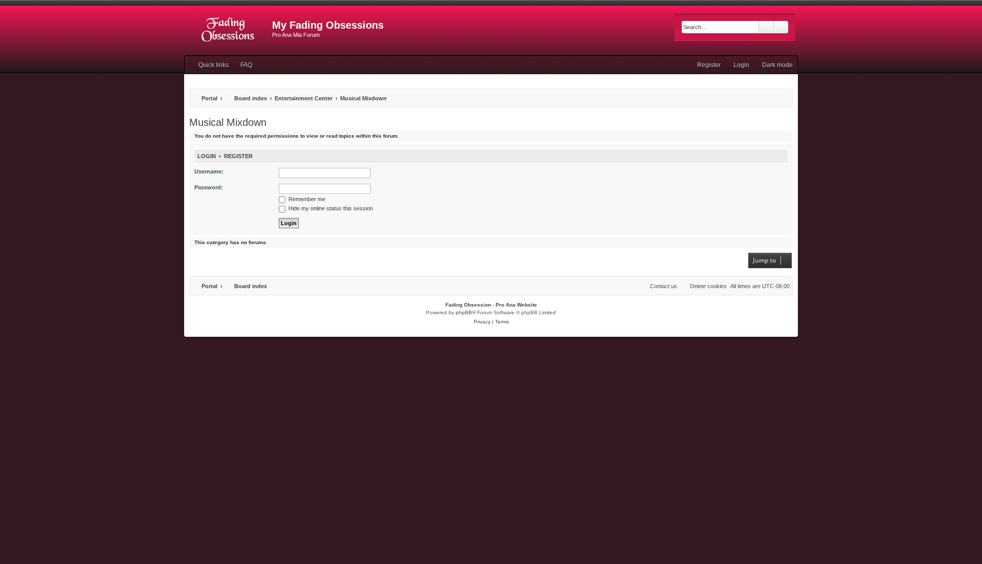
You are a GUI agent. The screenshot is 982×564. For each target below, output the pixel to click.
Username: (209, 171)
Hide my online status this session (330, 208)
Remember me (306, 199)
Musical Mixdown (227, 122)
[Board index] (228, 28)
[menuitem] (241, 65)
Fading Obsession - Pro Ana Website (491, 305)
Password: (208, 187)
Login (206, 156)
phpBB (464, 312)
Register (238, 156)
